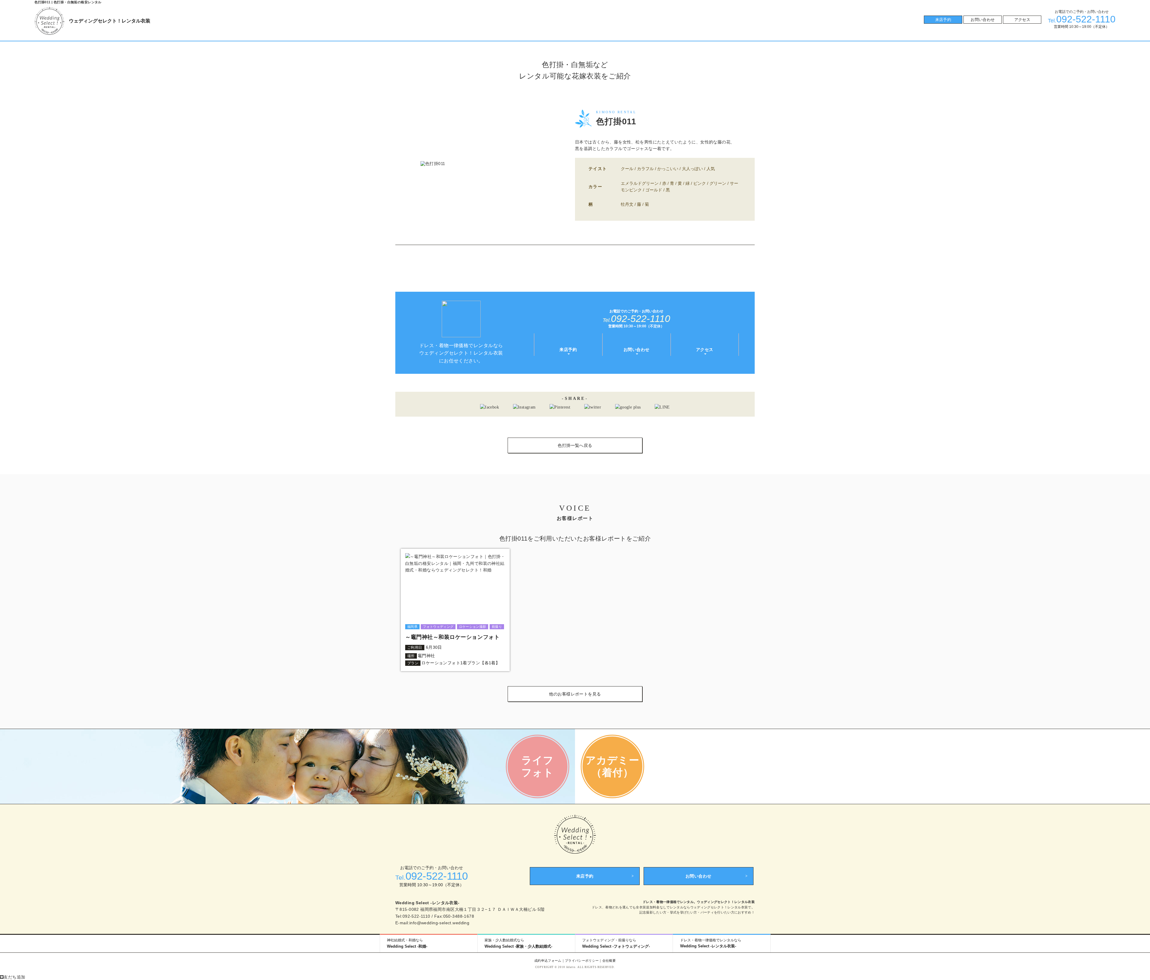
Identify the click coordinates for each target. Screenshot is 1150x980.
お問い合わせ (983, 19)
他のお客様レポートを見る (575, 694)
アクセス (1022, 19)
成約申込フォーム (548, 960)
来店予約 (943, 19)
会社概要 (609, 960)
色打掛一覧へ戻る (575, 445)
